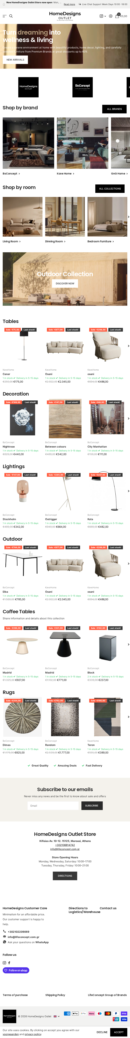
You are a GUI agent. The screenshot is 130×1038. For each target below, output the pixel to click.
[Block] (107, 641)
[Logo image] (28, 84)
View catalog (5, 12)
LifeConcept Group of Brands (107, 992)
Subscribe (92, 802)
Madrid (7, 669)
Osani (48, 370)
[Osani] (65, 342)
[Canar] (22, 342)
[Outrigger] (65, 488)
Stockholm (9, 516)
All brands (114, 105)
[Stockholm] (22, 488)
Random (50, 741)
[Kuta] (107, 488)
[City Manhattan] (107, 415)
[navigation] (128, 213)
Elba (5, 588)
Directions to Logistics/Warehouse (84, 907)
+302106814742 (65, 841)
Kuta (90, 516)
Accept (119, 1032)
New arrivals (15, 56)
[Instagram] (4, 959)
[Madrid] (22, 641)
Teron (91, 741)
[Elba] (22, 560)
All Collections (110, 185)
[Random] (65, 713)
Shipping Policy (55, 992)
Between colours (55, 443)
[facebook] (9, 959)
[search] (11, 13)
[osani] (107, 342)
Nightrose (9, 443)
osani (91, 370)
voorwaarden (11, 1034)
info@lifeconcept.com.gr (65, 845)
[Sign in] (110, 13)
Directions (65, 872)
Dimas (6, 741)
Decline (102, 1032)
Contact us (108, 905)
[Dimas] (22, 713)
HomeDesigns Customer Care (25, 905)
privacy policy (33, 1034)
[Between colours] (65, 415)
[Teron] (107, 713)
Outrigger (51, 516)
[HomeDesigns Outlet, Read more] (103, 13)
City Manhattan (97, 443)
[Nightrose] (22, 415)
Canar (6, 370)
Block (91, 669)
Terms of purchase (15, 992)
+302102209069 (18, 928)
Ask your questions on (28, 939)
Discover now (65, 280)
